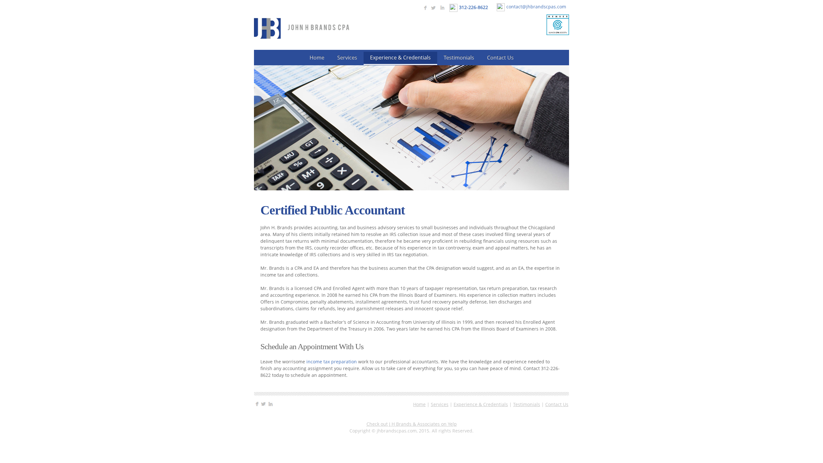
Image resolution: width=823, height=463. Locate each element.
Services (439, 404)
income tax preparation (331, 362)
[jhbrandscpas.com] (302, 28)
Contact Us (556, 404)
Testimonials (526, 404)
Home (419, 404)
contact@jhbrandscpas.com (536, 7)
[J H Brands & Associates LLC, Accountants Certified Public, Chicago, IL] (531, 32)
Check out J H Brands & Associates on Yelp (411, 424)
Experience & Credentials (481, 404)
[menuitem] (317, 58)
